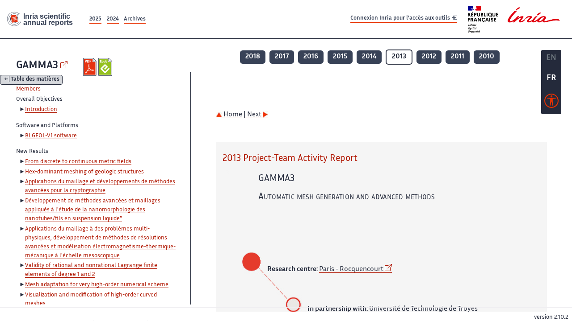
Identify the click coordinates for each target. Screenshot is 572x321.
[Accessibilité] (551, 103)
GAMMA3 (37, 65)
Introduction (41, 109)
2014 (369, 57)
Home (232, 115)
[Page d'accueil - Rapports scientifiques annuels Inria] (43, 19)
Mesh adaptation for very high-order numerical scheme (96, 285)
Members (28, 89)
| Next (253, 115)
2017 (282, 57)
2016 (310, 57)
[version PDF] (91, 67)
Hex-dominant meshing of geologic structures (84, 172)
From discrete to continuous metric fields (78, 162)
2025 (95, 19)
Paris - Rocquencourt (351, 269)
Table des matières (35, 80)
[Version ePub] (106, 67)
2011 (457, 57)
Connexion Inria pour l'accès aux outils (400, 18)
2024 (113, 19)
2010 (486, 57)
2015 (340, 57)
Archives (135, 19)
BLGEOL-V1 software (51, 136)
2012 (429, 57)
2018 (252, 57)
